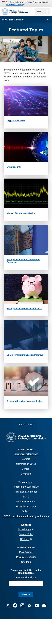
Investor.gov (24, 529)
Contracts (26, 473)
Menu (39, 11)
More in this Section (13, 19)
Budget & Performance (26, 454)
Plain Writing (26, 552)
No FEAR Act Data (26, 506)
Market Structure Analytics (21, 213)
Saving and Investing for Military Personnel (23, 260)
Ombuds (26, 511)
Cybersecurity (14, 167)
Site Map (26, 562)
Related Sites (26, 534)
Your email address (26, 577)
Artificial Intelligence (26, 491)
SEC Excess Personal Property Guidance (25, 516)
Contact (26, 468)
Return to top (26, 424)
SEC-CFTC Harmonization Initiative (25, 355)
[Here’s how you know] (26, 3)
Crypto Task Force (16, 120)
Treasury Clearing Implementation (24, 401)
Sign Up (25, 594)
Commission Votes (26, 464)
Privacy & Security (26, 557)
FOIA (26, 496)
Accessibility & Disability (26, 486)
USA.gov (24, 539)
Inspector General (26, 501)
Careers (26, 459)
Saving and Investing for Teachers (24, 308)
